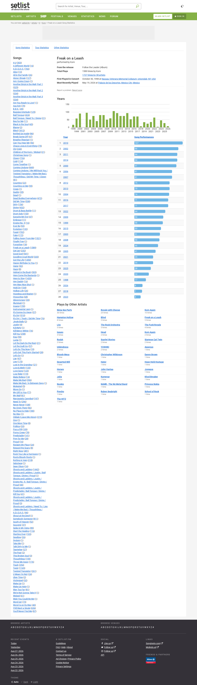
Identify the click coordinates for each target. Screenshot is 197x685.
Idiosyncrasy (19, 300)
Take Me (17, 543)
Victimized (18, 580)
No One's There (20, 408)
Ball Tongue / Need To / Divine (27, 118)
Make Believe (19, 377)
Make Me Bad (19, 380)
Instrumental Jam (21, 309)
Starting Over (19, 534)
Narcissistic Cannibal (23, 398)
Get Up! (16, 250)
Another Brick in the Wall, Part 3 (28, 96)
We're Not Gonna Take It (24, 592)
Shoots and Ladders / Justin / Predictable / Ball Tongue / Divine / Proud (29, 500)
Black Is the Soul (21, 124)
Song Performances (144, 137)
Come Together (20, 164)
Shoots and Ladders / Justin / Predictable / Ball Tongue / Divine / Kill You (29, 491)
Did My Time (19, 201)
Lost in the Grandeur (23, 364)
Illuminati (17, 303)
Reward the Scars (21, 448)
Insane (16, 306)
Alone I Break (19, 78)
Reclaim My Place (21, 445)
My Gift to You (20, 392)
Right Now (18, 451)
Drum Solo (18, 213)
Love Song (18, 371)
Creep (16, 189)
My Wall (16, 395)
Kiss (15, 337)
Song (23, 47)
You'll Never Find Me (22, 611)
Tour (42, 47)
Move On (17, 389)
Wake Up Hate (19, 586)
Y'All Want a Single (21, 608)
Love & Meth (19, 368)
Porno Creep (19, 432)
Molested (17, 386)
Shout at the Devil (21, 515)
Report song (77, 90)
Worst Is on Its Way (22, 605)
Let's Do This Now (21, 349)
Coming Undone (20, 167)
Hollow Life (18, 290)
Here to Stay (19, 278)
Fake (15, 235)
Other (61, 47)
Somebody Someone (23, 519)
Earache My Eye (20, 217)
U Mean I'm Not (20, 574)
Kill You (16, 334)
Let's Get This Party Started (26, 352)
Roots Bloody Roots (22, 457)
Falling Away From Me (23, 238)
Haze (15, 269)
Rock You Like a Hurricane (25, 454)
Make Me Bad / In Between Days (28, 383)
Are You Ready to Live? (24, 103)
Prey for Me (18, 438)
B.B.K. (16, 109)
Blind (15, 130)
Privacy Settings (63, 666)
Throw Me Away (20, 562)
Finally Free (18, 241)
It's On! (16, 315)
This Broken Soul (21, 556)
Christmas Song (20, 155)
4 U (14, 62)
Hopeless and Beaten (23, 294)
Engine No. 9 (19, 223)
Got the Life (18, 260)
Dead (15, 195)
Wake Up (17, 583)
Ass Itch (17, 106)
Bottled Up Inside (21, 133)
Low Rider (18, 374)
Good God (18, 254)
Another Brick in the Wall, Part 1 (28, 84)
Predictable (18, 435)
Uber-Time (18, 577)
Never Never (19, 405)
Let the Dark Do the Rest (24, 343)
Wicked (16, 596)
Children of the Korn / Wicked (27, 152)
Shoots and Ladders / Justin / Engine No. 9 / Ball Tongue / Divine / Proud (30, 481)
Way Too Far (19, 589)
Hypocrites (18, 297)
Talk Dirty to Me (20, 546)
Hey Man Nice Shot (22, 284)
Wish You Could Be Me (23, 599)
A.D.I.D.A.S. (18, 69)
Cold (15, 161)
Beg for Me (18, 121)
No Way (16, 414)
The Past (17, 552)
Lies (15, 361)
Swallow (17, 537)
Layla (15, 340)
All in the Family (20, 75)
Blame (16, 127)
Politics (16, 426)
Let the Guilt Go (20, 346)
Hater (15, 266)
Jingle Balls (18, 321)
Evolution (17, 229)
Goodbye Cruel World (23, 257)
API (102, 655)
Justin (16, 324)
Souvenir (17, 525)
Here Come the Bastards (24, 275)
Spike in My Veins (21, 528)
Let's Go (17, 355)
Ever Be (16, 226)
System (16, 540)
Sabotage (17, 463)
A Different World (21, 66)
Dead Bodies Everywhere (24, 198)
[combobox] (98, 6)
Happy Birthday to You (24, 263)
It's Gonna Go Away (22, 312)
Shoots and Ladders (22, 469)
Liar (15, 358)
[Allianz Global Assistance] (151, 660)
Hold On (17, 287)
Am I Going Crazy (21, 81)
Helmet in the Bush (22, 272)
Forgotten (18, 244)
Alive (15, 72)
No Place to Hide (21, 411)
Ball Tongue (18, 115)
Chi (14, 149)
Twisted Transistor (22, 571)
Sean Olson (18, 466)
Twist (15, 568)
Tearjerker (17, 549)
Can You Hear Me (21, 143)
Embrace (17, 220)
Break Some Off (20, 136)
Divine (16, 207)
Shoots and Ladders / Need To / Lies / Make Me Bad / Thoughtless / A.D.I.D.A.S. (30, 509)
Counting (17, 183)
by (93, 75)
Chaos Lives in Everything (25, 146)
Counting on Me (20, 186)
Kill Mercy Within (21, 331)
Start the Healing (21, 531)
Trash (15, 565)
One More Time (20, 423)
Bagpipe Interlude (21, 112)
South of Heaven (21, 522)
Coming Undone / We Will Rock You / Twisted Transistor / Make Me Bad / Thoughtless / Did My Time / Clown (30, 173)
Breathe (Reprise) (21, 140)
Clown (16, 158)
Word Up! (17, 602)
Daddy (16, 192)
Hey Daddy (18, 281)
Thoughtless (19, 559)
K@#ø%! (17, 327)
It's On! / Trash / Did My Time (26, 318)
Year (65, 137)
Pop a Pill (17, 429)
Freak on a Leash (21, 247)
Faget (16, 232)
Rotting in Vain (20, 460)
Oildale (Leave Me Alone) (24, 417)
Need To (17, 401)
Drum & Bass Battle (22, 210)
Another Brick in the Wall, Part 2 (28, 90)
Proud (16, 441)
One (15, 420)
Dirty (15, 204)
